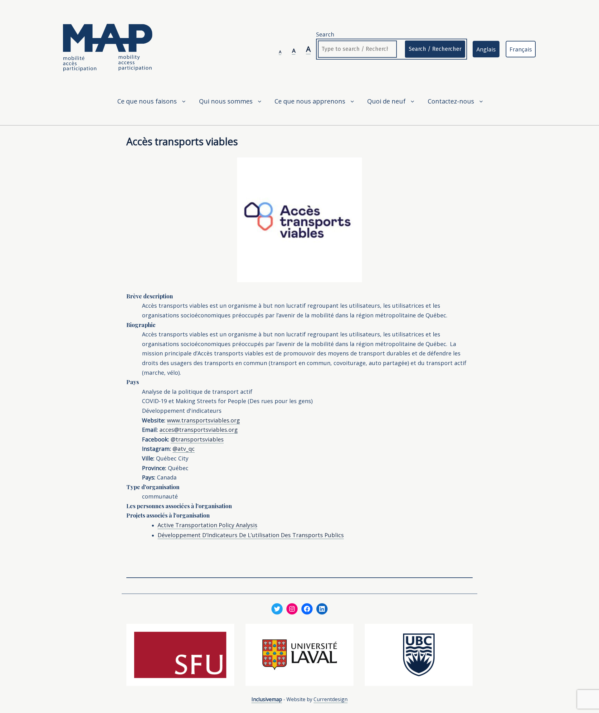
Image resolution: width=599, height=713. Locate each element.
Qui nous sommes (226, 101)
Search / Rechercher (435, 49)
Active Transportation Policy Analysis (207, 525)
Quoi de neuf (386, 101)
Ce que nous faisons (147, 101)
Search (325, 34)
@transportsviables (197, 439)
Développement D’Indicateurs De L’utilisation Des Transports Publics (251, 535)
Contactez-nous (451, 101)
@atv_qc (184, 448)
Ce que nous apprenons (310, 101)
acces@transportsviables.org (198, 429)
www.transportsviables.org (203, 420)
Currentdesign (331, 699)
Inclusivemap (266, 699)
